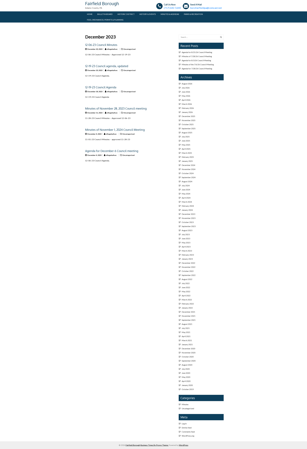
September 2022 (188, 275)
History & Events (147, 14)
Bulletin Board (105, 14)
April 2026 (186, 100)
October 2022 (188, 271)
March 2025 (187, 153)
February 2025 (188, 157)
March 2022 (187, 299)
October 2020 (188, 357)
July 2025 (186, 136)
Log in (184, 423)
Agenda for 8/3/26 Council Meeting (196, 60)
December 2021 (188, 312)
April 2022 (186, 295)
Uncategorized (130, 49)
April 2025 (186, 149)
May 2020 (186, 377)
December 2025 (188, 116)
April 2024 (186, 198)
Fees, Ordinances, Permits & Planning (105, 20)
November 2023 (188, 218)
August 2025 (187, 132)
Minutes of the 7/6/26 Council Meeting (198, 64)
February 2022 (188, 304)
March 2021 (187, 340)
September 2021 (188, 320)
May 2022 (186, 291)
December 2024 (188, 165)
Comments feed (188, 432)
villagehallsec (112, 49)
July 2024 (186, 185)
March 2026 (187, 104)
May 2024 (186, 193)
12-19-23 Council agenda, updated (106, 66)
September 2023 (188, 226)
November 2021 (188, 316)
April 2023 (186, 246)
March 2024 (187, 202)
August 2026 (187, 83)
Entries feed (187, 427)
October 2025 (188, 124)
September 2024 (188, 177)
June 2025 (186, 141)
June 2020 (186, 373)
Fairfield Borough (102, 3)
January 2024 (187, 210)
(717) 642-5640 (172, 7)
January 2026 (187, 112)
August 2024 (187, 181)
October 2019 (188, 389)
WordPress (183, 445)
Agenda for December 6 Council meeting (111, 151)
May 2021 (186, 332)
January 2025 (187, 161)
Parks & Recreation (193, 14)
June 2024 (186, 189)
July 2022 (186, 283)
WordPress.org (188, 436)
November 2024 (188, 169)
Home (89, 14)
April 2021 (186, 336)
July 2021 (186, 328)
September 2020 (188, 361)
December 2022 (188, 263)
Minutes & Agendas (170, 14)
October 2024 (188, 173)
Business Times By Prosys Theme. (154, 445)
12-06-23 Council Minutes (101, 45)
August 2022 (187, 279)
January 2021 (187, 344)
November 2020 (188, 352)
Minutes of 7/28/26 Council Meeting (197, 56)
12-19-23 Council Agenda (100, 87)
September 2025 (188, 128)
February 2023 (188, 255)
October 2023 (188, 222)
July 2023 (186, 234)
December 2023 (188, 214)
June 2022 (186, 287)
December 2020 (188, 348)
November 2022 (188, 267)
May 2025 (186, 145)
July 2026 (186, 88)
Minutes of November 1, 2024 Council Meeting (115, 129)
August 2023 (187, 230)
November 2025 (188, 120)
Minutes (185, 404)
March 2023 (187, 251)
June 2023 (186, 238)
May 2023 (186, 242)
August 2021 (187, 324)
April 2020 (186, 381)
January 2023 (187, 259)
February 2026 (188, 108)
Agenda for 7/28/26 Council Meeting (197, 68)
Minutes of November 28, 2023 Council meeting (116, 108)
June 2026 (186, 92)
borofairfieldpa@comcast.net (206, 7)
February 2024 (188, 206)
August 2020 (187, 365)
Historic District (126, 14)
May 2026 (186, 96)
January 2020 (187, 385)
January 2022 (187, 308)
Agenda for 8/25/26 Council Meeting (197, 52)
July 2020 (186, 369)
